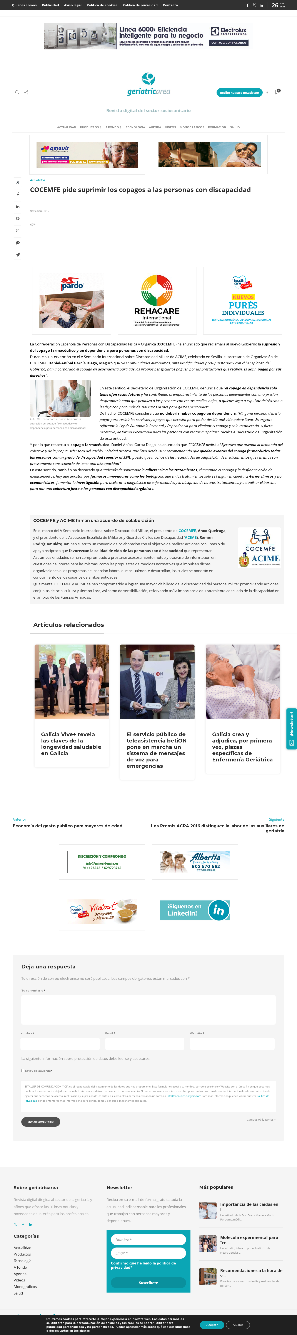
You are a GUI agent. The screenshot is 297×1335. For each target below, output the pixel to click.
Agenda (155, 127)
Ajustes (238, 1325)
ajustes (84, 1331)
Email (110, 1033)
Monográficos (192, 127)
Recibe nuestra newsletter (239, 93)
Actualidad (66, 127)
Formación (217, 127)
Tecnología (135, 127)
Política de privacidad (140, 5)
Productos (89, 127)
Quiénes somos (24, 5)
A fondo (112, 127)
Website (197, 1033)
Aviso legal (73, 5)
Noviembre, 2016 (39, 210)
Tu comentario (33, 990)
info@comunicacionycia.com (184, 1096)
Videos (19, 1280)
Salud (235, 127)
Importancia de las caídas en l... (249, 1207)
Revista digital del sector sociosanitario (148, 110)
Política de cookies (102, 5)
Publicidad (50, 5)
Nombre (27, 1033)
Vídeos (170, 127)
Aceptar (212, 1325)
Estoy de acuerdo (38, 1071)
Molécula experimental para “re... (249, 1240)
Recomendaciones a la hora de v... (251, 1273)
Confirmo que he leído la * (143, 1265)
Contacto (170, 5)
